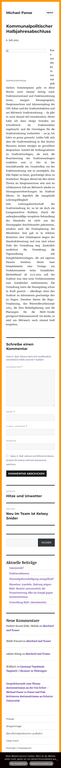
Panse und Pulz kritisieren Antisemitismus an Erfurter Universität (29, 696)
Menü (50, 12)
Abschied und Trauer (38, 641)
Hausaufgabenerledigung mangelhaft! (31, 578)
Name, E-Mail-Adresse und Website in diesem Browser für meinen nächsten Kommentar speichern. (30, 460)
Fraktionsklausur (19, 573)
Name (10, 412)
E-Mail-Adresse (16, 426)
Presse (10, 719)
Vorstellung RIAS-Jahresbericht (27, 602)
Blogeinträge (14, 726)
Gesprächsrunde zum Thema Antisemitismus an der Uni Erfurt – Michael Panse (27, 688)
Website (11, 441)
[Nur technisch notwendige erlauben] (57, 760)
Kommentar (14, 367)
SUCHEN (46, 542)
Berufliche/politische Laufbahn (24, 733)
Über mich (12, 740)
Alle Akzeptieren (18, 763)
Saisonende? (16, 567)
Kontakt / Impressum (19, 748)
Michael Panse (19, 13)
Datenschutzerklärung (41, 763)
